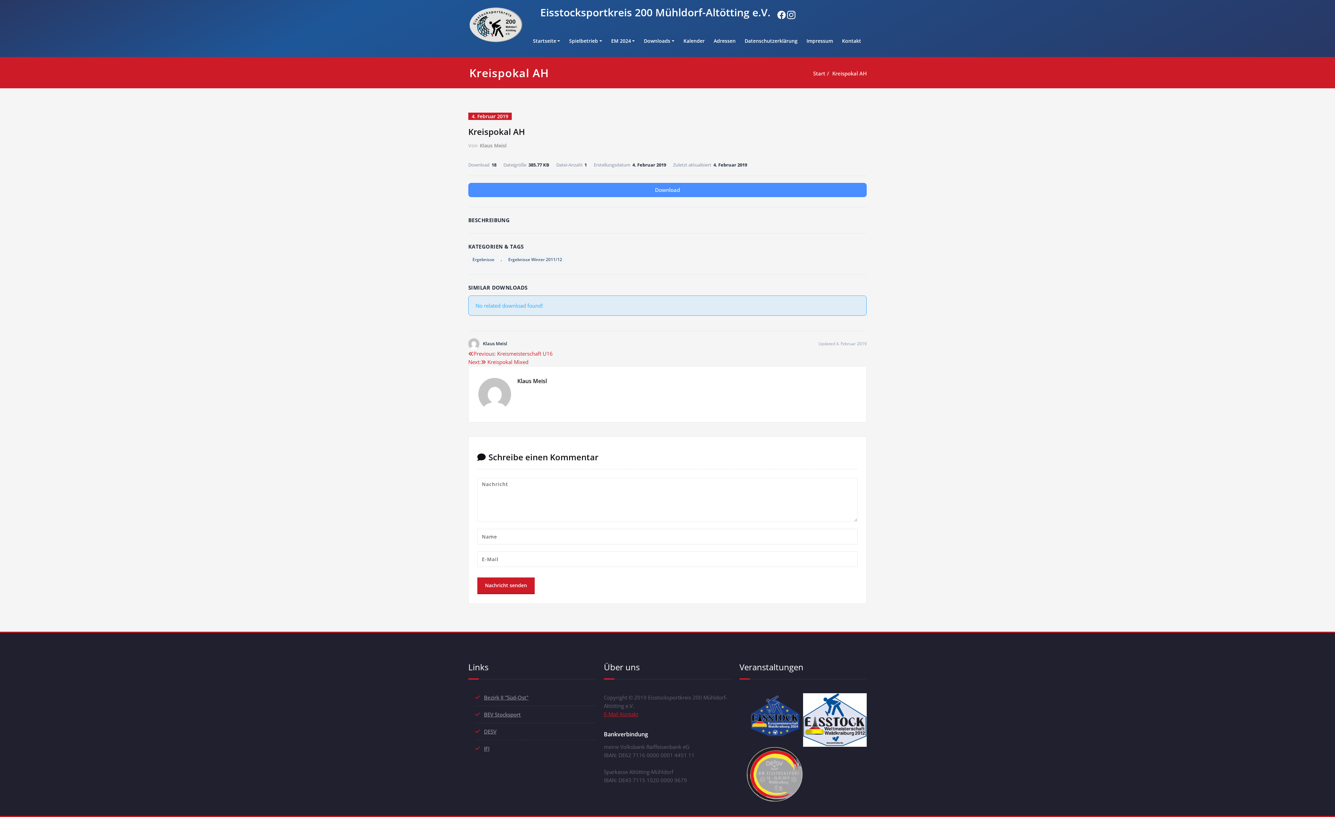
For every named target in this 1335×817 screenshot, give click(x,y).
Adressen (725, 41)
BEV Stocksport (502, 714)
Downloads (657, 41)
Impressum (820, 41)
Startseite (544, 41)
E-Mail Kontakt (621, 714)
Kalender (694, 41)
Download (667, 189)
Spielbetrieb (583, 41)
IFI (487, 748)
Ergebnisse (483, 259)
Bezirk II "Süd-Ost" (506, 697)
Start (819, 73)
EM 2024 (621, 41)
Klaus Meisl (493, 145)
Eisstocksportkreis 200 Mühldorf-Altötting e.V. (655, 12)
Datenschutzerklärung (771, 41)
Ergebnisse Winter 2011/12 (535, 259)
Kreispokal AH (849, 73)
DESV (490, 731)
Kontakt (851, 41)
